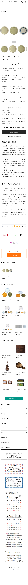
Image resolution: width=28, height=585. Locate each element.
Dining (3, 413)
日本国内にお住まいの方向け (14, 136)
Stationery (4, 423)
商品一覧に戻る (14, 398)
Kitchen (3, 409)
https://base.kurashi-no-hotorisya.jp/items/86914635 (14, 197)
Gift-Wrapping (5, 447)
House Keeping (5, 442)
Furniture (4, 437)
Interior (3, 433)
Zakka (3, 428)
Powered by (12, 570)
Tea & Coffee (5, 418)
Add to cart (14, 132)
